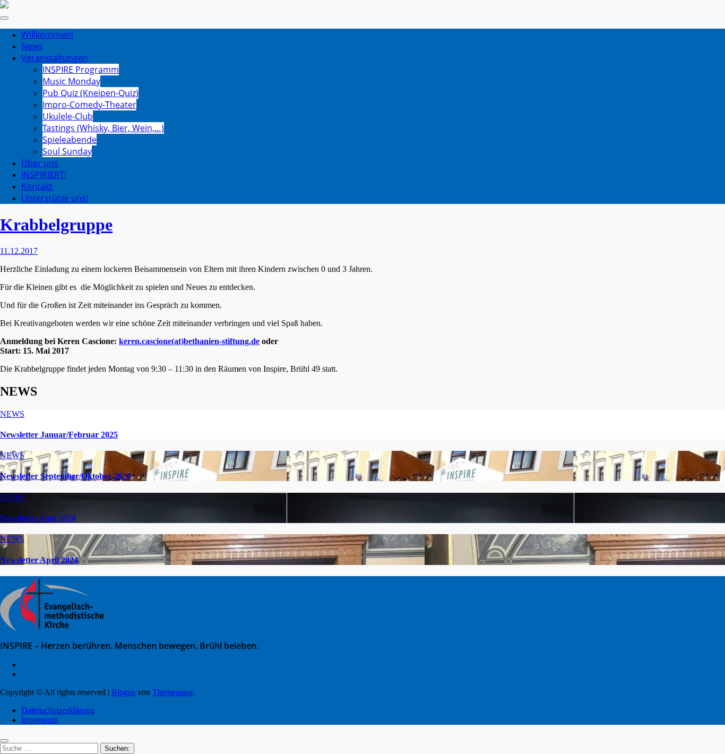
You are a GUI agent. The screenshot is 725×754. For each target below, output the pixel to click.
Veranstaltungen (54, 58)
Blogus (123, 692)
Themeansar (172, 692)
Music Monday (71, 81)
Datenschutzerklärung (57, 710)
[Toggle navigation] (4, 18)
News (32, 46)
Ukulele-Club (67, 116)
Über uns (39, 163)
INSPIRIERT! (43, 175)
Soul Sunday (67, 151)
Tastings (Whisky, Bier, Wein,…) (103, 128)
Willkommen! (47, 34)
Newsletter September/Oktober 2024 (65, 476)
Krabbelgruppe (56, 224)
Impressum (39, 719)
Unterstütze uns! (54, 198)
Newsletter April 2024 (39, 559)
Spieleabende (69, 139)
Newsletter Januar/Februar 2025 (59, 434)
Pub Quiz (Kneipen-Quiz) (90, 93)
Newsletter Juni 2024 (37, 517)
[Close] (4, 740)
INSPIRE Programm (80, 69)
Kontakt (37, 186)
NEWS (12, 413)
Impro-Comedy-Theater (89, 104)
